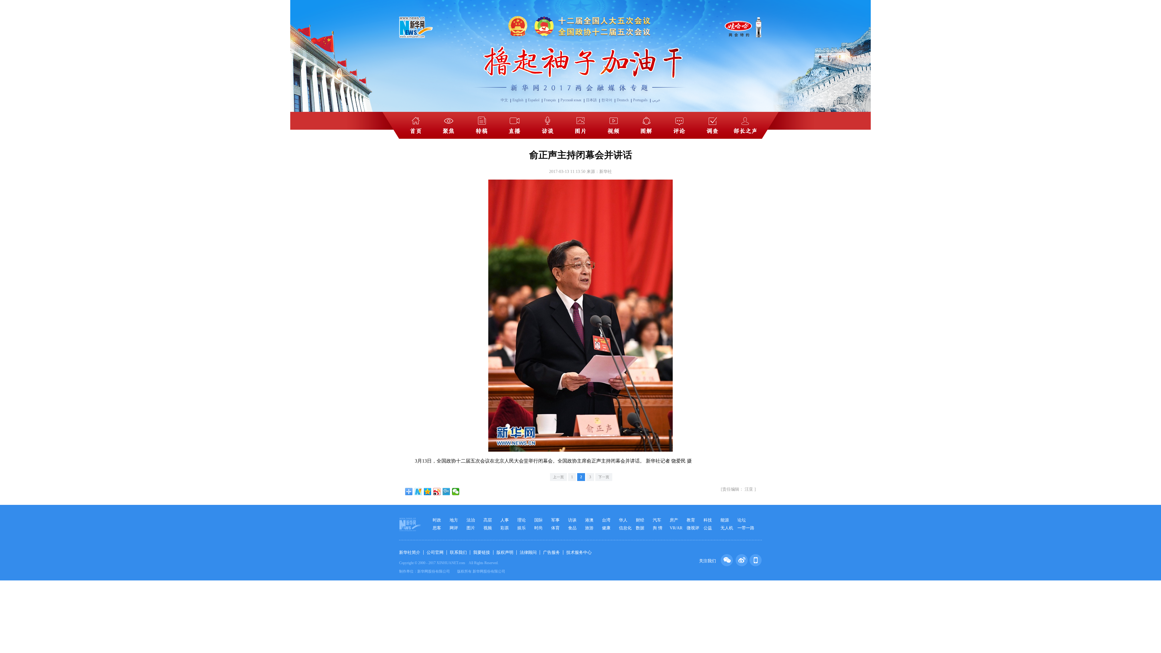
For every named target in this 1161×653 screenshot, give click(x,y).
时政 (437, 520)
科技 (708, 520)
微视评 (693, 528)
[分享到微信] (456, 491)
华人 (623, 520)
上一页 (558, 477)
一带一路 (745, 528)
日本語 (591, 100)
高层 (487, 520)
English (517, 100)
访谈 (572, 520)
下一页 (603, 477)
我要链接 (481, 552)
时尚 (538, 528)
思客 (437, 528)
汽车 (657, 520)
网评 (454, 528)
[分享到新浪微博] (437, 491)
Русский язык (571, 100)
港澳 (589, 520)
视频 (487, 528)
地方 (454, 520)
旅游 (589, 528)
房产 (674, 520)
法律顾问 (528, 552)
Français (550, 100)
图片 (471, 528)
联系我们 (458, 552)
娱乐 (521, 528)
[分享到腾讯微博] (446, 491)
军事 (555, 520)
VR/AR (676, 528)
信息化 (625, 528)
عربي (656, 100)
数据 (640, 528)
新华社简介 (409, 552)
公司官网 (435, 552)
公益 (708, 528)
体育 (555, 528)
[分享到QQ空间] (427, 491)
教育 (691, 520)
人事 (504, 520)
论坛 (741, 520)
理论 (521, 520)
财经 (640, 520)
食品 (572, 528)
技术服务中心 (579, 552)
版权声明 (504, 552)
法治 (471, 520)
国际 (538, 520)
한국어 (606, 100)
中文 (504, 100)
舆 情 (657, 528)
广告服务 (551, 552)
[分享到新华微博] (418, 491)
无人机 (726, 528)
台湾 (606, 520)
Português (640, 100)
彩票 (504, 528)
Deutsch (623, 100)
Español (533, 100)
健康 (606, 528)
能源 (724, 520)
